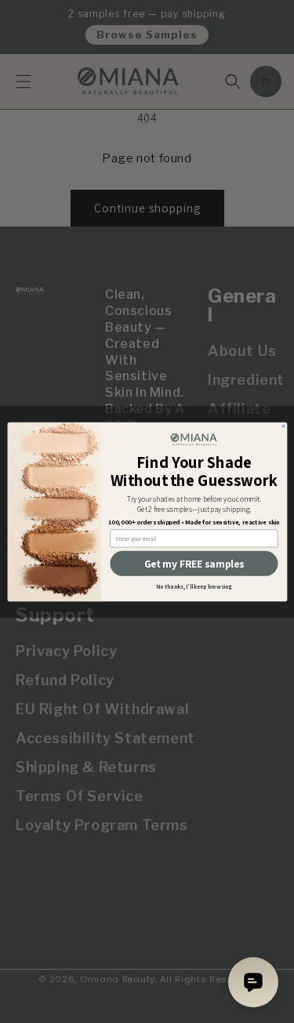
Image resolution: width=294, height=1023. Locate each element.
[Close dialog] (283, 425)
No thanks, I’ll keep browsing (193, 586)
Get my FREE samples (193, 563)
